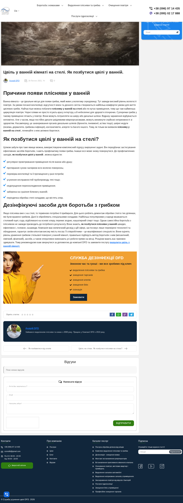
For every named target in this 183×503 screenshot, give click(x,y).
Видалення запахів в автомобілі (108, 473)
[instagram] (162, 466)
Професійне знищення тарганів (108, 492)
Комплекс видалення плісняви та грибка (111, 451)
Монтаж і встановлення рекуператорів (111, 459)
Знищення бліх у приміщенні (107, 488)
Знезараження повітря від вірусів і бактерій (113, 480)
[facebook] (140, 466)
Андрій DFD (14, 81)
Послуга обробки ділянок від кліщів (109, 447)
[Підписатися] (177, 32)
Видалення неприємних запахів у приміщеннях (114, 476)
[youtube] (151, 466)
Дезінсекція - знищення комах (107, 455)
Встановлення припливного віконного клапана (114, 463)
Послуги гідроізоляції (104, 484)
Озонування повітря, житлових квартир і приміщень (111, 467)
